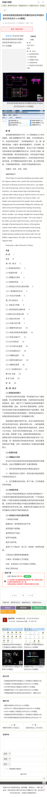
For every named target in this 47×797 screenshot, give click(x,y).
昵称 (7, 754)
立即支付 (27, 576)
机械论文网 (26, 793)
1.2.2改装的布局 (32, 62)
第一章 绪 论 (31, 51)
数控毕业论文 (12, 6)
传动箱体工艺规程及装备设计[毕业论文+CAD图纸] (21, 684)
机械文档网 (7, 2)
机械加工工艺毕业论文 (8, 612)
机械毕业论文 (34, 6)
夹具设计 (9, 36)
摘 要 (29, 42)
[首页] (44, 778)
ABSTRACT (31, 45)
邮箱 (7, 759)
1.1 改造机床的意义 (33, 54)
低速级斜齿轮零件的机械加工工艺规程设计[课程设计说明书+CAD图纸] (12, 647)
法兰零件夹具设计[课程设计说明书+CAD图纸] (19, 687)
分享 (31, 595)
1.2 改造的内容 (31, 57)
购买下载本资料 (17, 29)
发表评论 (21, 23)
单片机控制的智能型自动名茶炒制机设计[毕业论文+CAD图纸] (25, 717)
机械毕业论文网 (8, 787)
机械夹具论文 (23, 6)
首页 (4, 6)
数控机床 (23, 608)
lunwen (21, 621)
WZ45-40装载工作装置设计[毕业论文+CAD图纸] (20, 711)
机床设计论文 (39, 608)
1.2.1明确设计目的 (33, 60)
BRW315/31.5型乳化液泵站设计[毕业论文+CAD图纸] (22, 708)
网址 (5, 764)
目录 (28, 48)
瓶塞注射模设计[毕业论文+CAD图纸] (16, 705)
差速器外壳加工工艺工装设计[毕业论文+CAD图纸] (21, 690)
